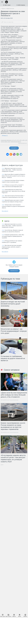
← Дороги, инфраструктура (7, 8)
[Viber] (14, 154)
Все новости (5, 211)
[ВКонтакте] (7, 154)
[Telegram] (21, 154)
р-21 (15, 140)
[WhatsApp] (17, 154)
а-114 (26, 140)
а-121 (17, 140)
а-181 (20, 140)
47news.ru (5, 135)
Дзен (2, 464)
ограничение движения (6, 140)
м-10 (12, 140)
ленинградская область (16, 141)
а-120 (23, 140)
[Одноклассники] (11, 154)
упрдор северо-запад (5, 141)
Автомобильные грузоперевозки (9, 400)
